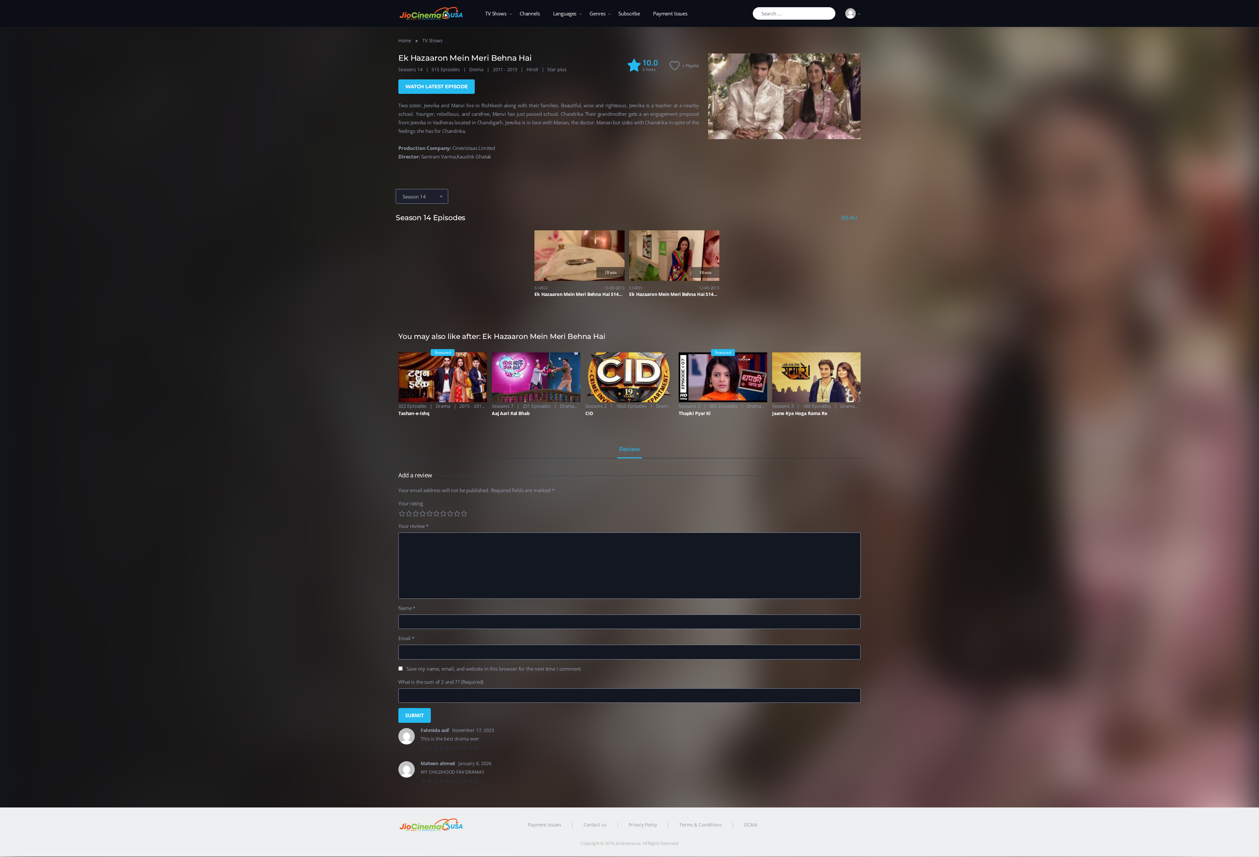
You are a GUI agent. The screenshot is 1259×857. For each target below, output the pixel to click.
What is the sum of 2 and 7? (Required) (440, 682)
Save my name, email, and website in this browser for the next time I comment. (494, 668)
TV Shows (496, 13)
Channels (530, 13)
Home (404, 40)
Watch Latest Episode (436, 86)
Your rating (410, 503)
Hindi (532, 69)
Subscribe (629, 13)
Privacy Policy (643, 825)
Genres (597, 13)
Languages (565, 13)
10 (464, 513)
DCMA (750, 825)
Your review (413, 526)
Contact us (595, 825)
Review (629, 449)
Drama (476, 69)
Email (406, 638)
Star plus (557, 69)
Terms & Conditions (700, 825)
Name (406, 608)
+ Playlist (690, 66)
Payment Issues (670, 13)
